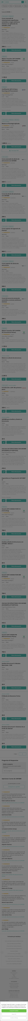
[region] (14, 1011)
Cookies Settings (14, 1017)
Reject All (14, 1014)
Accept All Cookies (14, 1010)
